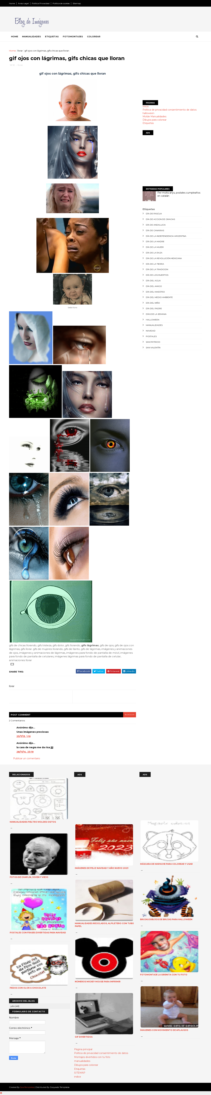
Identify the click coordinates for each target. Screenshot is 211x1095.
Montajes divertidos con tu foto (92, 1057)
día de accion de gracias (160, 219)
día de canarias (155, 230)
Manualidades (31, 36)
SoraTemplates (27, 1087)
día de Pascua (154, 213)
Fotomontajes (73, 36)
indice (77, 1076)
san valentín (153, 347)
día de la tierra (155, 264)
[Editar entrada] (11, 663)
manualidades (154, 325)
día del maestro (155, 292)
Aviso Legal (23, 3)
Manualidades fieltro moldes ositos (33, 822)
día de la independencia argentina (166, 236)
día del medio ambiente (159, 297)
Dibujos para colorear (154, 119)
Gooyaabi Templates (59, 1087)
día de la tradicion (157, 269)
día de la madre (155, 241)
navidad (150, 330)
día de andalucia (156, 225)
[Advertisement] (172, 72)
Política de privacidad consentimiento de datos (169, 109)
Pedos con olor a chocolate (28, 988)
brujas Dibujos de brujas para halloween (166, 919)
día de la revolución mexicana (164, 258)
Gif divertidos (83, 1037)
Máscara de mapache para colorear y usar (166, 864)
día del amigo (154, 286)
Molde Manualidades (154, 116)
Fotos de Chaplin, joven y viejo (29, 877)
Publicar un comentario (26, 758)
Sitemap (77, 3)
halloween (148, 113)
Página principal (83, 1049)
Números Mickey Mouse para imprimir (98, 981)
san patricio (153, 342)
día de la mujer (155, 247)
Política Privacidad (40, 3)
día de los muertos (157, 275)
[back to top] (1, 1093)
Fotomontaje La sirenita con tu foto (163, 974)
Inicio (146, 106)
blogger (129, 715)
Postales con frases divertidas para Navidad (38, 932)
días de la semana (156, 314)
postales (151, 336)
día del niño (153, 303)
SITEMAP (79, 1072)
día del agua (153, 280)
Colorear (93, 36)
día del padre (154, 308)
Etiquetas (52, 36)
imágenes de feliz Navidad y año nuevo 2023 (101, 868)
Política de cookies (61, 3)
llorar (20, 50)
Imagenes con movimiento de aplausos (164, 1030)
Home (12, 3)
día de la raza (154, 252)
